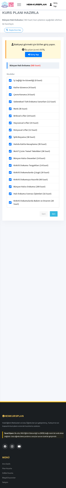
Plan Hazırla (7, 468)
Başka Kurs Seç (15, 30)
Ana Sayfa (6, 464)
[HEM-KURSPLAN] (37, 4)
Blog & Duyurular (9, 477)
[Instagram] (12, 446)
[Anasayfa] (8, 4)
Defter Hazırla (7, 473)
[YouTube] (19, 446)
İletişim (5, 482)
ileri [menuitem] (53, 213)
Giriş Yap (34, 54)
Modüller (11, 74)
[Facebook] (5, 446)
